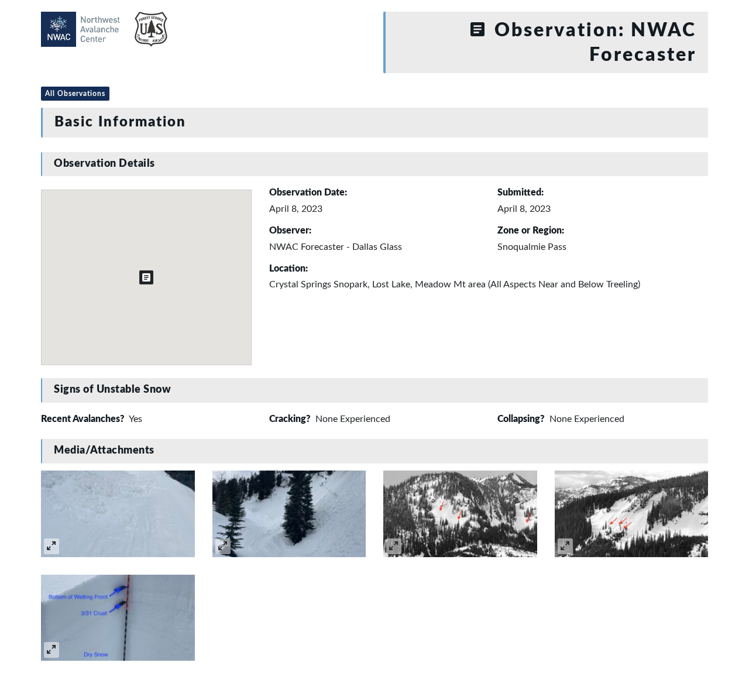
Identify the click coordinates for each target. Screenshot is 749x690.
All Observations (75, 93)
